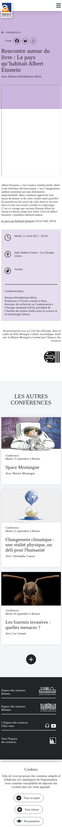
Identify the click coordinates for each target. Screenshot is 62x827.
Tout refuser (32, 809)
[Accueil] (6, 10)
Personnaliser (32, 821)
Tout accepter (32, 798)
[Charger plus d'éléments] (31, 659)
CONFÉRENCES (13, 32)
